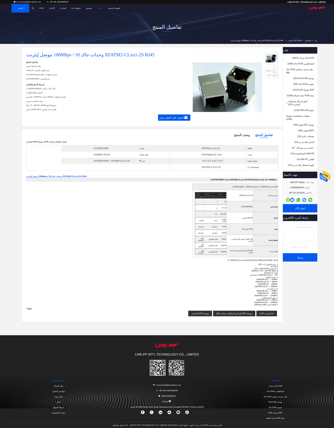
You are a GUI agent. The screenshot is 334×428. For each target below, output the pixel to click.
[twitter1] (154, 413)
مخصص (89, 8)
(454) (303, 125)
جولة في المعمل (58, 391)
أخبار (58, 402)
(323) (303, 78)
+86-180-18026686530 (58, 2)
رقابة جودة (59, 397)
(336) (306, 130)
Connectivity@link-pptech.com (29, 2)
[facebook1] (145, 413)
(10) (301, 165)
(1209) (298, 117)
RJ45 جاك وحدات (294, 40)
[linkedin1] (162, 413)
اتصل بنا (63, 8)
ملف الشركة (59, 386)
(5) (305, 159)
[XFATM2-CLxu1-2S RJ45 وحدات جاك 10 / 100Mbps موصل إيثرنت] (227, 87)
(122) (303, 90)
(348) (303, 84)
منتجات (100, 8)
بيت (315, 40)
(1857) (303, 58)
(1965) (300, 64)
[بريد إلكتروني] (292, 200)
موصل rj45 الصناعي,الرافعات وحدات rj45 (234, 313)
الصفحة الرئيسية (114, 8)
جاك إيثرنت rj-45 (267, 313)
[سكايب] (304, 200)
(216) (304, 110)
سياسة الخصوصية (58, 413)
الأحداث (52, 8)
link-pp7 (165, 401)
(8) (303, 148)
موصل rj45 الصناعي (200, 313)
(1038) (300, 95)
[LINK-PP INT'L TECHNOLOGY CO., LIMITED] (317, 8)
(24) (304, 142)
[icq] (288, 200)
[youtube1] (171, 413)
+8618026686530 (168, 396)
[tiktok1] (189, 413)
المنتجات (308, 40)
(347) (297, 103)
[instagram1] (180, 413)
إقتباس (20, 8)
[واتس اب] (298, 200)
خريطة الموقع (58, 407)
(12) (305, 136)
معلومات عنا (76, 8)
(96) (299, 71)
